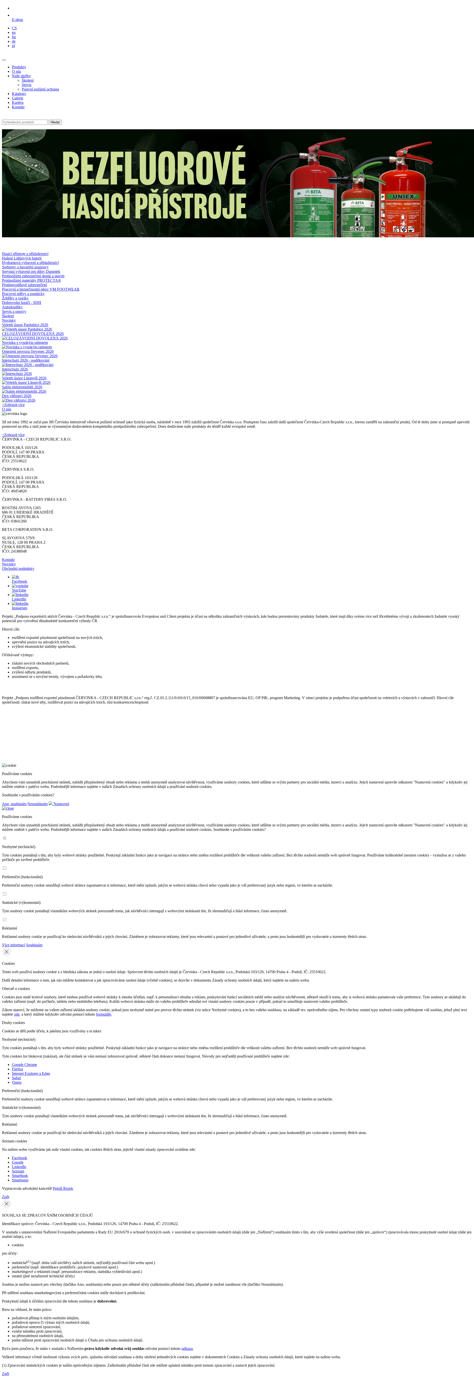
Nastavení (61, 804)
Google (17, 1162)
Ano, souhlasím (14, 804)
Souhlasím (34, 945)
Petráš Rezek (63, 1188)
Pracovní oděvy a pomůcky (23, 294)
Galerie (17, 98)
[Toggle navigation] (4, 60)
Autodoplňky (12, 307)
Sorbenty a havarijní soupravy (25, 267)
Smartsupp (20, 1180)
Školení (28, 80)
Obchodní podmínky (18, 568)
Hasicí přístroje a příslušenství (25, 254)
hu (14, 37)
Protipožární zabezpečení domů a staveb (33, 276)
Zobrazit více (13, 405)
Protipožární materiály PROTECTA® (31, 280)
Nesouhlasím (37, 804)
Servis (26, 85)
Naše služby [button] (21, 76)
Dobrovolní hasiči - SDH (21, 302)
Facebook (19, 1158)
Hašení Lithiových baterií (21, 258)
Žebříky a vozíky (15, 298)
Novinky (9, 320)
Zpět (5, 1197)
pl (13, 46)
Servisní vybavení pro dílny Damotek (31, 271)
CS (14, 28)
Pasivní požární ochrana (40, 89)
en (14, 32)
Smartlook (20, 1175)
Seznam (18, 1171)
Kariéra (17, 102)
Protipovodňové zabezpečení (24, 285)
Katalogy (19, 94)
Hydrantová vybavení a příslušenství (30, 263)
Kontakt (18, 107)
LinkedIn (19, 1167)
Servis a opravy (14, 311)
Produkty (19, 67)
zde (17, 1014)
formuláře (103, 1014)
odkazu (187, 1348)
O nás (16, 71)
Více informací (13, 945)
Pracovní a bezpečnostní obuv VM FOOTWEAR (40, 289)
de (14, 41)
